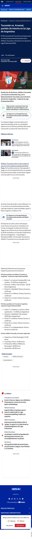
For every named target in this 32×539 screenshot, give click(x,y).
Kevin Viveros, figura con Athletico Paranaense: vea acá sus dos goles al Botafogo (17, 402)
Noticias (22, 521)
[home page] (2, 1)
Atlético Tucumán (17, 356)
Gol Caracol (18, 1)
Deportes (12, 521)
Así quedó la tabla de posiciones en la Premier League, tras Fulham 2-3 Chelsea (17, 446)
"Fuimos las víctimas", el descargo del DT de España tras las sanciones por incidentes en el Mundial (21, 155)
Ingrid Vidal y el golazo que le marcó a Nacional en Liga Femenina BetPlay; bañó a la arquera (15, 413)
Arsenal (6, 356)
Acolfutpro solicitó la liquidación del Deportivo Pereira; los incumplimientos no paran (16, 436)
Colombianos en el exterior (11, 397)
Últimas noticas (10, 1)
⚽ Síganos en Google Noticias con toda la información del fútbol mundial (17, 217)
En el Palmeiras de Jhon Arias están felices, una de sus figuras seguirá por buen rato (21, 143)
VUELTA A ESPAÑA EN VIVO (16, 9)
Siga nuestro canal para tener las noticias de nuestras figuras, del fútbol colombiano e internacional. (17, 107)
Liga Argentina (8, 360)
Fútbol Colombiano (9, 407)
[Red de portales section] (29, 508)
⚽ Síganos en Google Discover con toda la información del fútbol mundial (17, 115)
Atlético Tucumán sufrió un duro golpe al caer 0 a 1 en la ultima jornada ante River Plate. (15, 166)
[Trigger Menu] (2, 5)
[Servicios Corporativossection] (29, 513)
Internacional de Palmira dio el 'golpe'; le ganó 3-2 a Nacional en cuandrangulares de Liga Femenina (16, 425)
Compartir (27, 60)
